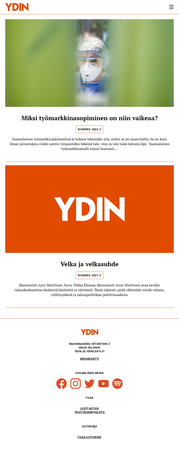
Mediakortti (89, 359)
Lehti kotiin (89, 408)
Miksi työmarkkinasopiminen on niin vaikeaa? (89, 118)
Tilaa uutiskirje (89, 437)
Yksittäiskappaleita (89, 412)
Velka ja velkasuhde (89, 264)
